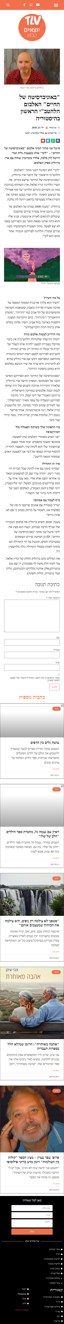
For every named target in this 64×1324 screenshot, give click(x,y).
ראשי (27, 133)
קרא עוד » (55, 769)
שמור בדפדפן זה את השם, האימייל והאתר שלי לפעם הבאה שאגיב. (34, 679)
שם (58, 637)
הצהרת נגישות (22, 1310)
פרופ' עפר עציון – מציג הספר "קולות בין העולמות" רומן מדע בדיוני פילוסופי (33, 1159)
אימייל (57, 650)
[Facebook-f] (24, 5)
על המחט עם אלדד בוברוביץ (44, 133)
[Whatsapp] (31, 5)
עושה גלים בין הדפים (44, 743)
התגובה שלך (53, 598)
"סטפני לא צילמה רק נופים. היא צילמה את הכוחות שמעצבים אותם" (32, 923)
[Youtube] (38, 5)
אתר (57, 662)
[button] (56, 5)
